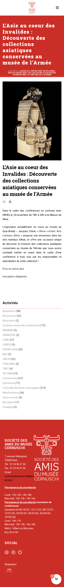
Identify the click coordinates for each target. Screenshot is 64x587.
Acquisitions (9, 311)
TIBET (6, 368)
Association (9, 320)
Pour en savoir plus (13, 268)
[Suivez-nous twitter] (20, 552)
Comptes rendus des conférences (21, 325)
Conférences (10, 378)
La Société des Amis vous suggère (21, 387)
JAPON (6, 359)
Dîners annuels (10, 397)
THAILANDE (9, 363)
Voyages (7, 407)
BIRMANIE (8, 330)
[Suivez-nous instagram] (13, 552)
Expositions (9, 383)
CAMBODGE (9, 335)
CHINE (6, 339)
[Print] (12, 201)
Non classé (8, 402)
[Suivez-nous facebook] (7, 552)
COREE (6, 344)
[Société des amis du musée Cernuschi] (32, 7)
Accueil (13, 71)
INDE (5, 354)
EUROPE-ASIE (10, 349)
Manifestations (11, 392)
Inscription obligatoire (15, 276)
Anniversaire (9, 315)
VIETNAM (8, 373)
